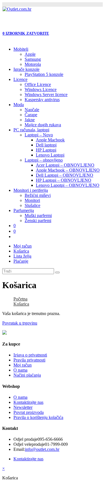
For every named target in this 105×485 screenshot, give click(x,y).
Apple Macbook (50, 139)
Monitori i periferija (30, 190)
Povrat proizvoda (28, 412)
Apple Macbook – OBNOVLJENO (68, 170)
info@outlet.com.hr (42, 449)
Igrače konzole (26, 69)
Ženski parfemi (38, 220)
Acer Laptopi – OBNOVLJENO (65, 165)
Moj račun (22, 246)
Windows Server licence (46, 94)
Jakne (30, 119)
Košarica (21, 251)
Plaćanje (20, 261)
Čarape (31, 114)
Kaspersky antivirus (42, 99)
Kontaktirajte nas (28, 402)
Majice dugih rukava (43, 124)
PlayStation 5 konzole (44, 74)
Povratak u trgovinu (19, 323)
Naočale (32, 109)
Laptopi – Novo (39, 134)
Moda (18, 104)
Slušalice (32, 205)
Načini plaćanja (27, 375)
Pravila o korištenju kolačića (38, 417)
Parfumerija (23, 210)
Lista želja (22, 256)
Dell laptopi (46, 145)
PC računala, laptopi (31, 129)
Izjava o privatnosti (30, 355)
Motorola (33, 64)
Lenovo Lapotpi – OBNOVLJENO (67, 185)
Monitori (32, 200)
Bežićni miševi (38, 195)
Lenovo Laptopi (50, 155)
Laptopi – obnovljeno (44, 160)
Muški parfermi (38, 215)
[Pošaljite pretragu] (57, 272)
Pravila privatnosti (29, 360)
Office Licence (38, 84)
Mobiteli (20, 49)
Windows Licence (41, 89)
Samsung (33, 59)
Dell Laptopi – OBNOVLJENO (64, 175)
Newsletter (22, 407)
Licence (20, 79)
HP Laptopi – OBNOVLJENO (63, 180)
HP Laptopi (46, 150)
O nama (20, 370)
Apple (30, 54)
